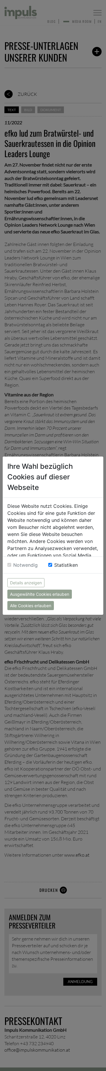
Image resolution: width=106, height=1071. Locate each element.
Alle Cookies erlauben (30, 605)
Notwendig (25, 565)
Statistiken (66, 565)
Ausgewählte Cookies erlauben (39, 594)
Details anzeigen (26, 582)
